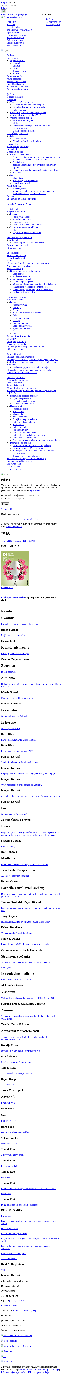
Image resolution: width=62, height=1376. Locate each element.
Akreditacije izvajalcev (23, 281)
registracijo (35, 490)
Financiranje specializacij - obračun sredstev (33, 289)
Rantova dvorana (20, 323)
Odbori (16, 68)
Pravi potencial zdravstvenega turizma (18, 739)
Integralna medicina (10, 1166)
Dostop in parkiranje (16, 341)
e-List (9, 260)
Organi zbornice (17, 60)
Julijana (16, 333)
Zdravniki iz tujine (15, 37)
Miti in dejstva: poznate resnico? (21, 388)
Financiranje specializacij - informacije (30, 287)
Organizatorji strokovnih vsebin (27, 232)
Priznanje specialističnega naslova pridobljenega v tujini (32, 359)
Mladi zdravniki (14, 185)
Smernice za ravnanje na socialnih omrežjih (26, 458)
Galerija (16, 320)
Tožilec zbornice (20, 71)
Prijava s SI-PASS (31, 519)
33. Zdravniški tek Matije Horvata (16, 1073)
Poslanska (5, 1177)
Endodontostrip (8, 846)
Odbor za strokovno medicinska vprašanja (32, 445)
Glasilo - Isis (12, 144)
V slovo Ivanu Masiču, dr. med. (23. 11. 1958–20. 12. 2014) (28, 998)
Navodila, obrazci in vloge (19, 266)
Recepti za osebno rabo (20, 154)
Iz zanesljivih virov (9, 1228)
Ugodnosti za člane (15, 151)
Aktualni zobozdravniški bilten (27, 141)
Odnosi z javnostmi (16, 40)
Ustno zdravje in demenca (24, 432)
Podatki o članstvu (15, 84)
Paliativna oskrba (14, 45)
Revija (32, 540)
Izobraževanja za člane (17, 133)
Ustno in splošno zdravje (24, 422)
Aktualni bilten (19, 138)
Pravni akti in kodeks (16, 81)
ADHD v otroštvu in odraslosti (15, 876)
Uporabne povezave (22, 398)
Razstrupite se (7, 1216)
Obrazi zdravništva (15, 382)
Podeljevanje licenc (21, 217)
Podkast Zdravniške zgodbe (19, 461)
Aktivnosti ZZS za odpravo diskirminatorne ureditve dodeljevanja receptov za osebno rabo (36, 158)
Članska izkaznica (15, 97)
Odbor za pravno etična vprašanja (28, 448)
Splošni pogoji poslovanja (47, 1369)
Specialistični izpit (15, 268)
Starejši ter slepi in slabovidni (26, 419)
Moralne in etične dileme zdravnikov (17, 698)
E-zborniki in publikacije (18, 146)
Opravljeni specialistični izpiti (14, 716)
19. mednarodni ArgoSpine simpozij (17, 933)
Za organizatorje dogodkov (19, 336)
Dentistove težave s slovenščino (15, 1132)
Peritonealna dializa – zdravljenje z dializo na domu (24, 864)
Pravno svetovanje (15, 43)
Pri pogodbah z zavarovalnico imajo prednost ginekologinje (28, 773)
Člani (15, 230)
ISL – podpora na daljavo (39, 1372)
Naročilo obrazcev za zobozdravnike (29, 107)
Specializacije (13, 32)
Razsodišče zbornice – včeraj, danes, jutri (20, 624)
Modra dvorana (20, 305)
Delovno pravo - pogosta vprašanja (26, 271)
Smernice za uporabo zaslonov (24, 396)
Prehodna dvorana (21, 318)
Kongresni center (14, 299)
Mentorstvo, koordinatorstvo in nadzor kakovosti (35, 284)
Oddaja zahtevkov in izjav (24, 292)
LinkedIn (7, 1361)
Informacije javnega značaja (14, 1372)
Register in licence (15, 27)
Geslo (3, 498)
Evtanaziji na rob (9, 1103)
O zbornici (12, 22)
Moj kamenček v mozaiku (13, 635)
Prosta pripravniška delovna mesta (28, 242)
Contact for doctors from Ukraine (22, 372)
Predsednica (12, 58)
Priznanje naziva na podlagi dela (27, 224)
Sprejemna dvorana (21, 328)
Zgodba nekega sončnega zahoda (16, 1062)
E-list (10, 14)
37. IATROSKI (8, 1084)
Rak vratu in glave (21, 430)
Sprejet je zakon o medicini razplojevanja (19, 762)
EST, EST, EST (8, 1121)
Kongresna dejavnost (16, 35)
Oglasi (13, 175)
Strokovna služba (15, 76)
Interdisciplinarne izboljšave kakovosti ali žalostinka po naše (28, 1188)
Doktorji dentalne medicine (19, 245)
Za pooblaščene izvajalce (21, 279)
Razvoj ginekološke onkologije (15, 653)
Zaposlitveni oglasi (21, 183)
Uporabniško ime (9, 495)
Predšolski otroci (20, 409)
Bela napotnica (19, 110)
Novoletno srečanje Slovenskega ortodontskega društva (26, 921)
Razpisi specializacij (16, 258)
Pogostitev (11, 339)
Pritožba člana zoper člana (19, 204)
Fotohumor (6, 1193)
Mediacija (17, 123)
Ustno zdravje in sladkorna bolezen (29, 435)
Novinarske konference (17, 380)
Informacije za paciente (20, 443)
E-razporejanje (20, 14)
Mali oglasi (18, 178)
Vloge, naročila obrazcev (21, 102)
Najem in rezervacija (16, 344)
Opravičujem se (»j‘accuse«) (14, 814)
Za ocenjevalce (53, 24)
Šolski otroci (18, 411)
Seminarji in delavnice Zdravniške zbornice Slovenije (25, 962)
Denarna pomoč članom (23, 131)
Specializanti (18, 162)
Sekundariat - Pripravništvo (19, 29)
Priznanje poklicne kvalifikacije (21, 357)
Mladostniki (18, 414)
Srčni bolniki (18, 424)
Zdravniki (14, 240)
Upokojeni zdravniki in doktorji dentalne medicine (35, 170)
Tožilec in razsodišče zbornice (26, 456)
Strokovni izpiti (14, 248)
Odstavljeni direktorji (10, 728)
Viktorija (17, 307)
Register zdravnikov (16, 211)
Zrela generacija (20, 416)
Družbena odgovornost (17, 89)
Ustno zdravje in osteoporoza (26, 437)
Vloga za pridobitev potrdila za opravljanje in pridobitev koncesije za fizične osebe (33, 192)
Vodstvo (16, 65)
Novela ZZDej (13, 466)
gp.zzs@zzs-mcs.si (17, 1300)
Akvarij (16, 310)
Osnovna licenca (20, 222)
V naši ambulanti (9, 1258)
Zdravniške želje (14, 469)
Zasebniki (17, 172)
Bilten (13, 136)
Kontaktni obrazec (9, 1305)
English (5, 2)
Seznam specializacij (16, 255)
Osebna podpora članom (21, 117)
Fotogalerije (12, 149)
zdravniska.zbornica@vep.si (25, 1310)
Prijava (4, 8)
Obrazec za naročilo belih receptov (28, 104)
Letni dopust (18, 273)
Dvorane (14, 302)
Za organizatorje (53, 22)
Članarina (11, 99)
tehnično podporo (14, 526)
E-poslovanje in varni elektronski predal (28, 112)
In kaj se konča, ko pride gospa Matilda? (19, 1205)
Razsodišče (18, 73)
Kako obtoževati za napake (13, 1253)
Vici (3, 1270)
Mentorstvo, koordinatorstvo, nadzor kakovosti (28, 263)
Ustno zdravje (16, 406)
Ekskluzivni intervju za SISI (14, 1233)
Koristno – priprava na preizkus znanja (30, 367)
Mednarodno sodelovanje (18, 86)
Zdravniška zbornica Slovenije (17, 1335)
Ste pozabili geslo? (9, 509)
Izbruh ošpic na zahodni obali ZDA (17, 751)
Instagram (8, 1351)
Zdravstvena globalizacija (12, 1155)
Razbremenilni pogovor (23, 120)
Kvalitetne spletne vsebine (24, 401)
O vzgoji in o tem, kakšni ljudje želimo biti (20, 1051)
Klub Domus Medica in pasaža (27, 312)
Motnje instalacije (9, 1143)
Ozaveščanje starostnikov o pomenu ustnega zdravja (36, 440)
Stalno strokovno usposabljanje (24, 227)
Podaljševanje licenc (22, 219)
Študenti (10, 196)
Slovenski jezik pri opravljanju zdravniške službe (29, 370)
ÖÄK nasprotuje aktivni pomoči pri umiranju (21, 785)
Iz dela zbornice (8, 671)
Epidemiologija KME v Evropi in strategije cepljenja (25, 944)
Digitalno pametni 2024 (23, 403)
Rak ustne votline (21, 427)
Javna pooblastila (14, 79)
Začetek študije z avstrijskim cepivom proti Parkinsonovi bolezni (30, 796)
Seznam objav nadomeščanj (25, 180)
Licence (13, 214)
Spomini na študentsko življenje (21, 199)
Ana (15, 331)
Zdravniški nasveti (15, 385)
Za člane (50, 19)
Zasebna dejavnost (18, 188)
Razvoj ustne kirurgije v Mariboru (16, 979)
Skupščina (17, 63)
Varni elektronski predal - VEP (27, 115)
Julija (15, 315)
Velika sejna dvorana (22, 325)
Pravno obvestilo (26, 1369)
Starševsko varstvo (21, 276)
